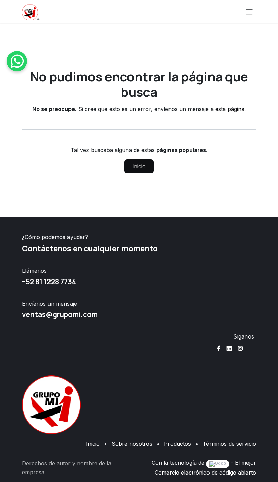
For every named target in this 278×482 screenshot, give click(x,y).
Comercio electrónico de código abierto (205, 472)
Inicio (139, 166)
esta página (229, 108)
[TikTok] (251, 348)
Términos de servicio (229, 443)
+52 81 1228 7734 (49, 281)
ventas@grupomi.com (60, 314)
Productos (177, 443)
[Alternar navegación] (249, 11)
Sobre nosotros (132, 443)
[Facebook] (219, 348)
